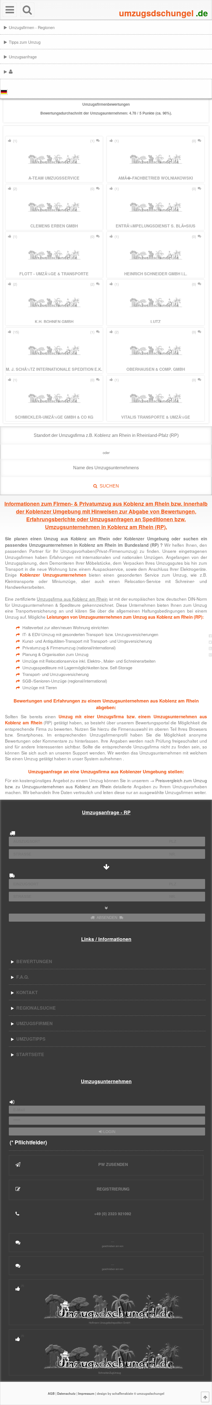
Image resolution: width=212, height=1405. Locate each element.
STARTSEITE (29, 1054)
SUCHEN (108, 486)
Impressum (86, 1393)
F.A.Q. (21, 977)
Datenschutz (66, 1393)
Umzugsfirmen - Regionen (32, 27)
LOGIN (108, 1131)
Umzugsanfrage (23, 56)
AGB (51, 1393)
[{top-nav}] (205, 1397)
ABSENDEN (107, 917)
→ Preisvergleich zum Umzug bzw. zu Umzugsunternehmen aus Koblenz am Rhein (106, 783)
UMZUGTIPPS (30, 1039)
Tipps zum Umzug (25, 42)
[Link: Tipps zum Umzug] (210, 42)
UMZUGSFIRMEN (33, 1023)
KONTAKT (26, 992)
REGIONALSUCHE (35, 1008)
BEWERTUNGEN (33, 961)
